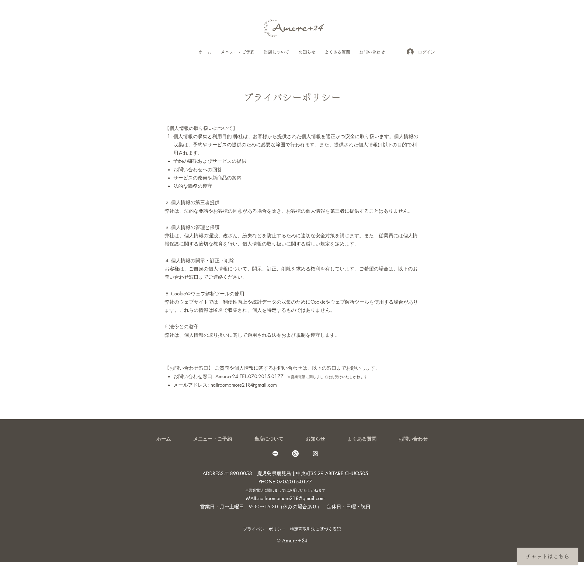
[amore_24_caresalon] (295, 453)
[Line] (275, 453)
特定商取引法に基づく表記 (315, 529)
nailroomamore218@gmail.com (243, 385)
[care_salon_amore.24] (315, 453)
